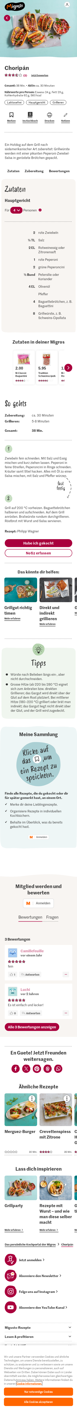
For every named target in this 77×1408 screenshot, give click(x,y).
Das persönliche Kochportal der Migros (30, 1244)
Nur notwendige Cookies (38, 1392)
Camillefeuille (32, 950)
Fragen (52, 917)
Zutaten (13, 171)
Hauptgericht (37, 102)
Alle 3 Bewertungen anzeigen (32, 1026)
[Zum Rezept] (21, 1124)
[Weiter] (68, 368)
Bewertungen (59, 171)
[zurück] (7, 18)
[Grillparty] (21, 1204)
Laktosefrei (14, 102)
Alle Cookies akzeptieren (38, 1402)
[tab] (38, 1327)
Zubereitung (34, 171)
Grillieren (58, 102)
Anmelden (41, 837)
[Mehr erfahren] (20, 613)
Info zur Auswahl (40, 210)
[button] (12, 953)
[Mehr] (66, 974)
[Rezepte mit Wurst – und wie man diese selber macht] (55, 1204)
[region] (38, 1376)
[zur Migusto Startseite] (15, 4)
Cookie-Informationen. (29, 1383)
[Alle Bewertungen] (13, 75)
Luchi (25, 989)
